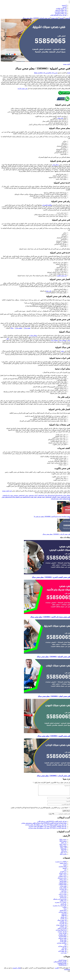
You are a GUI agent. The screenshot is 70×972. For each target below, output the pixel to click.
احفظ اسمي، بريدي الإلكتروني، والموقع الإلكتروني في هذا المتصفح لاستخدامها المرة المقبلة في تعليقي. (39, 807)
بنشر (65, 869)
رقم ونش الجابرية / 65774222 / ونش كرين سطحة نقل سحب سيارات (47, 828)
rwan (68, 72)
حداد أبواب (64, 891)
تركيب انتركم (63, 873)
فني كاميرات (63, 923)
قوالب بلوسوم (17, 968)
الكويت (57, 968)
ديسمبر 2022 (63, 844)
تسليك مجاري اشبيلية (64, 495)
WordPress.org (63, 965)
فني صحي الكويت (62, 275)
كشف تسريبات (22, 497)
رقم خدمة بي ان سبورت (60, 905)
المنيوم (65, 868)
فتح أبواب (64, 913)
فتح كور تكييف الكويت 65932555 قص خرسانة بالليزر (52, 821)
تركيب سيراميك (62, 878)
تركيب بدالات (63, 874)
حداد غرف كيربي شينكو (60, 899)
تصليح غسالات (63, 884)
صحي (62, 351)
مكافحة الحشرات (47, 205)
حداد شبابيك (63, 897)
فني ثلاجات (63, 918)
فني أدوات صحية (7, 491)
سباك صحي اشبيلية (45, 495)
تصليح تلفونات (63, 882)
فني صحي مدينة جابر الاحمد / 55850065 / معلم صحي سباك (50, 617)
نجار (65, 944)
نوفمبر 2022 (63, 846)
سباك (11, 328)
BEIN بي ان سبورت (61, 861)
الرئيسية (64, 5)
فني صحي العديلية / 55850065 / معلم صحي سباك (53, 656)
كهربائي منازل (63, 933)
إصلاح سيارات (63, 866)
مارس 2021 (63, 854)
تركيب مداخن (63, 879)
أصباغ (65, 865)
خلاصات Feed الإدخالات (60, 961)
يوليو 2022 (64, 849)
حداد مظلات (63, 900)
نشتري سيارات (62, 946)
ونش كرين (64, 952)
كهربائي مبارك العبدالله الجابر (58, 15)
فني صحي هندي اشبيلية (32, 497)
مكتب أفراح (63, 941)
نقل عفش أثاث (62, 951)
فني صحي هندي (43, 497)
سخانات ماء (54, 340)
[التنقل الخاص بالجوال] (69, 2)
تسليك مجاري (33, 335)
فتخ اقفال (64, 915)
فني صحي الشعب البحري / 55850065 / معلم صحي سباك (51, 577)
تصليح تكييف (63, 881)
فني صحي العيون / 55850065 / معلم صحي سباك (53, 736)
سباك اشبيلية (54, 495)
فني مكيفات (63, 926)
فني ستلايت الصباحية (61, 12)
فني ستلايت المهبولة (61, 13)
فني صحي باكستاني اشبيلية (55, 497)
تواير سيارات (63, 889)
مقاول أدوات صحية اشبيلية (58, 498)
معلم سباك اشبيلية (13, 497)
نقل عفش (64, 949)
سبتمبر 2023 (63, 841)
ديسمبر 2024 (63, 839)
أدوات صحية (66, 64)
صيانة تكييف (63, 910)
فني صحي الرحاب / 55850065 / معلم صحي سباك (53, 776)
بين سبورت (63, 871)
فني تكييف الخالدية (61, 8)
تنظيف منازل (18, 328)
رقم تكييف (64, 904)
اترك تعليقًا (37, 72)
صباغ (65, 908)
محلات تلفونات (62, 935)
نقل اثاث (64, 948)
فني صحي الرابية (22, 88)
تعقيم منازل (27, 328)
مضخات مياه (62, 340)
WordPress (67, 969)
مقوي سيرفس (62, 938)
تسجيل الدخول (62, 960)
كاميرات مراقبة (62, 928)
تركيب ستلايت (63, 876)
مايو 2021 (64, 851)
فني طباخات (63, 921)
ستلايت (64, 907)
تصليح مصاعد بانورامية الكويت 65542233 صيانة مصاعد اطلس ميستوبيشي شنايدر (44, 823)
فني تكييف (64, 917)
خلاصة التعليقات (62, 963)
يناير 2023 (64, 842)
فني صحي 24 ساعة (10, 495)
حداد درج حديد (63, 894)
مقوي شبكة (63, 939)
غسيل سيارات (63, 912)
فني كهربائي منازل (61, 925)
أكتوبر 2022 (63, 847)
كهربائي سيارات (62, 931)
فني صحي (60, 118)
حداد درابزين (63, 892)
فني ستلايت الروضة (61, 10)
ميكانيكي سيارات (62, 943)
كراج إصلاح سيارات (61, 930)
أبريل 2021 (64, 852)
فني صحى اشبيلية (25, 495)
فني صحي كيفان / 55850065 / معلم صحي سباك (54, 696)
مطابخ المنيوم (63, 936)
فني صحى (48, 291)
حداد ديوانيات (63, 895)
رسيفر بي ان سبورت (61, 902)
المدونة (65, 7)
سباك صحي (55, 164)
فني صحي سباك (62, 920)
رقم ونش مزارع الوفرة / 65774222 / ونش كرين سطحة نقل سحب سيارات (46, 824)
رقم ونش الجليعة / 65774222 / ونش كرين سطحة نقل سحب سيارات (48, 826)
